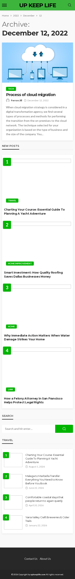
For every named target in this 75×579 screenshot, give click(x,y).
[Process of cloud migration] (37, 63)
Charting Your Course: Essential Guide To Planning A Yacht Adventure (34, 211)
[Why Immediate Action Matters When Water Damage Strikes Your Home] (37, 308)
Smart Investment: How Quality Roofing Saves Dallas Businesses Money (33, 274)
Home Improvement (20, 263)
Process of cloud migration (30, 94)
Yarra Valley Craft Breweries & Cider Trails (47, 519)
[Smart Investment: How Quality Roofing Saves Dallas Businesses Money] (37, 245)
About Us (45, 558)
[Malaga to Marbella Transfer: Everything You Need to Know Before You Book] (13, 481)
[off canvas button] (4, 5)
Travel (12, 200)
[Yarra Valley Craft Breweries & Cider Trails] (13, 522)
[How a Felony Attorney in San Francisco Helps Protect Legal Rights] (37, 371)
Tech (11, 88)
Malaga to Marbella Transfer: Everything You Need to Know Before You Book (44, 479)
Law (10, 389)
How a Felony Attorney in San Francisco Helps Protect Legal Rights (33, 400)
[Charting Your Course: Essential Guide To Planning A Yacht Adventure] (37, 182)
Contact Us (30, 558)
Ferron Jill (16, 100)
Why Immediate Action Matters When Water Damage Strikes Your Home (37, 337)
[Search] (69, 5)
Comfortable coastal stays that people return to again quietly (44, 499)
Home (11, 326)
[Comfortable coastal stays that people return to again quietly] (13, 502)
